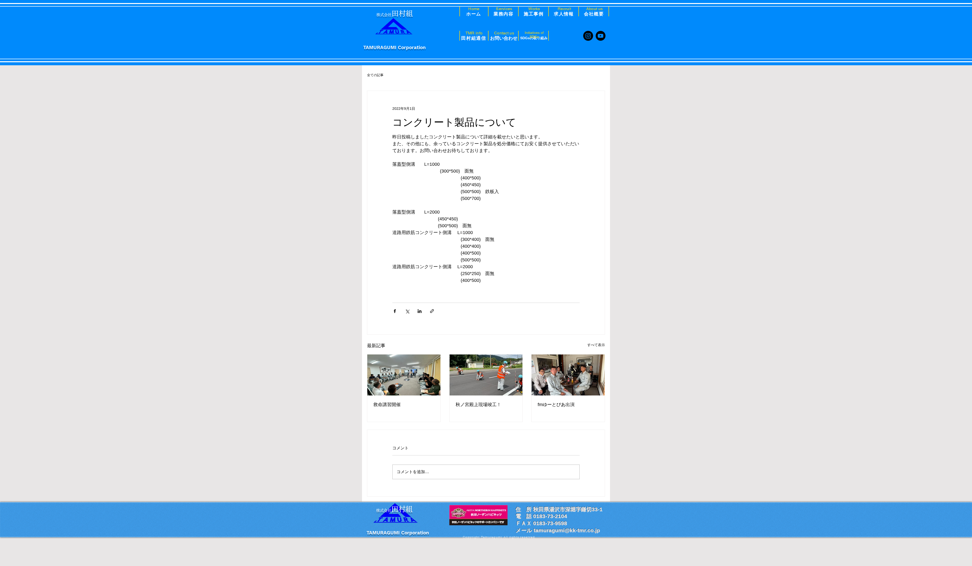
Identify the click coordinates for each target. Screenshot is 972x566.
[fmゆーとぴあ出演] (568, 374)
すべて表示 (596, 345)
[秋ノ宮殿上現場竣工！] (486, 374)
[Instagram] (588, 36)
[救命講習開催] (403, 374)
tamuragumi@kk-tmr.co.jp (567, 530)
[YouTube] (600, 36)
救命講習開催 (387, 404)
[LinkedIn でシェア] (419, 311)
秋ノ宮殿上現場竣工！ (478, 404)
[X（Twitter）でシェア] (407, 311)
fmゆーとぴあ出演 (556, 404)
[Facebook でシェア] (394, 311)
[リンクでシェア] (432, 311)
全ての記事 (375, 75)
